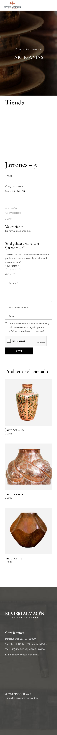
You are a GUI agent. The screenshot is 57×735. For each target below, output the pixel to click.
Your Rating (12, 265)
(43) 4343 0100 (37, 649)
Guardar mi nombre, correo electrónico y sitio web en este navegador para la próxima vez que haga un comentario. (29, 327)
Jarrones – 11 (14, 494)
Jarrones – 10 (14, 430)
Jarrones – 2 (13, 558)
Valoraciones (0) (13, 213)
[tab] (11, 208)
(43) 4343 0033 (19, 649)
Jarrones (20, 186)
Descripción (11, 208)
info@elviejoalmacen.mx (26, 654)
